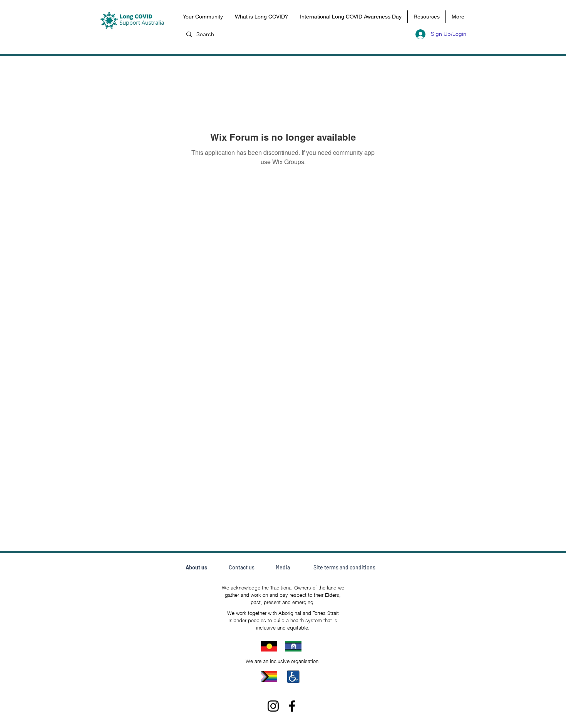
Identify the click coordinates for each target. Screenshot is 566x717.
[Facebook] (292, 706)
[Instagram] (273, 706)
